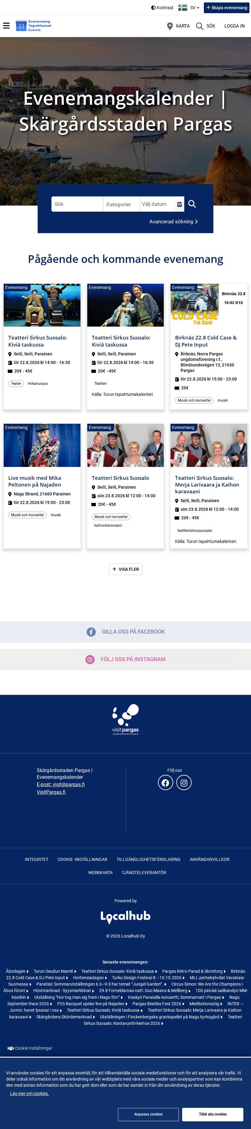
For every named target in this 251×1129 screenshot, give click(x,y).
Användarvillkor (210, 859)
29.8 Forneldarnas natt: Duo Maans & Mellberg (143, 990)
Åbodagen (16, 971)
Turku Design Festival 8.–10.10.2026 (147, 977)
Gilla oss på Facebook (133, 631)
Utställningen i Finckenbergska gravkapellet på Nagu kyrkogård (160, 1016)
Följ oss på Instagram (133, 659)
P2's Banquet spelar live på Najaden (91, 1003)
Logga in (234, 26)
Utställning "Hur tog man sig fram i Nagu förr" (77, 997)
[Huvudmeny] (6, 26)
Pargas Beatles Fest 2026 (157, 1003)
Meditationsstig (204, 1003)
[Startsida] (33, 26)
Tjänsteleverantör (144, 872)
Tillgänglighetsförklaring (149, 859)
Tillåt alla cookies (213, 1114)
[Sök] (192, 204)
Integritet (36, 859)
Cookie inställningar (33, 1048)
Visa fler (129, 569)
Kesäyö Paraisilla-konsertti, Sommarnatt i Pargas (175, 997)
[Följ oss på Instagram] (184, 782)
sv (195, 6)
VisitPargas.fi (51, 792)
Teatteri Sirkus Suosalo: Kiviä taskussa (118, 971)
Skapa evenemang (229, 7)
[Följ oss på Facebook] (165, 782)
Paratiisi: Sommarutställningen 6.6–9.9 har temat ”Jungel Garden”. (100, 984)
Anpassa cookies (148, 1114)
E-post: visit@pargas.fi (61, 784)
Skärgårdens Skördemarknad (64, 1016)
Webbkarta (100, 872)
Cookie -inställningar (82, 859)
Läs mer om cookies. (29, 1093)
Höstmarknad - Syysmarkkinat (62, 990)
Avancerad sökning (171, 221)
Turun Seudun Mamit (54, 971)
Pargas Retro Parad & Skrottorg (192, 971)
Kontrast (165, 7)
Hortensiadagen (89, 977)
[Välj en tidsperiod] (179, 204)
